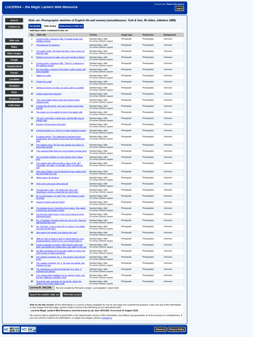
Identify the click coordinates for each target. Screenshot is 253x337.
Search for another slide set (44, 294)
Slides (14, 47)
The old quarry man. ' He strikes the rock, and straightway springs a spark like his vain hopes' (57, 191)
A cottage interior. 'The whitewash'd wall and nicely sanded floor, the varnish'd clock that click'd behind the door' (60, 138)
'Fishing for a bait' (44, 81)
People (14, 60)
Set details (34, 26)
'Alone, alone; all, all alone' (47, 177)
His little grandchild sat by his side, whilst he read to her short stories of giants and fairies (61, 252)
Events (14, 73)
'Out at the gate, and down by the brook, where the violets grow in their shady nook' (58, 282)
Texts (14, 92)
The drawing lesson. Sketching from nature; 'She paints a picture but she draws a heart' (61, 209)
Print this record (72, 294)
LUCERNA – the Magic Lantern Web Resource (41, 7)
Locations (14, 79)
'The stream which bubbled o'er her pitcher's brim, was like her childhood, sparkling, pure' (60, 276)
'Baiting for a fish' (43, 75)
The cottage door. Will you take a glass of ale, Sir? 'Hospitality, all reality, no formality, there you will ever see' (59, 165)
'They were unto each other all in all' (52, 184)
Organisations (14, 66)
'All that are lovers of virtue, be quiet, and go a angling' (60, 88)
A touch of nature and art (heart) (50, 202)
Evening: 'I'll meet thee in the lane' (51, 124)
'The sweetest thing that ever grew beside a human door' (61, 151)
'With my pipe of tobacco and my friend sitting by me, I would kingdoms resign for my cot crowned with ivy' (60, 239)
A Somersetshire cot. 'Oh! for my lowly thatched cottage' (61, 130)
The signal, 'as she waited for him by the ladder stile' (59, 112)
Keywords (14, 98)
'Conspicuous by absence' (48, 45)
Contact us (14, 27)
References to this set (71, 26)
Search (14, 20)
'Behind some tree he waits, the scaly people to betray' (60, 57)
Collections (14, 105)
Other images (14, 53)
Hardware (14, 86)
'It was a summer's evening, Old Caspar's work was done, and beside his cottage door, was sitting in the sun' (61, 246)
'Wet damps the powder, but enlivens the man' (56, 232)
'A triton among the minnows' (48, 94)
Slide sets (14, 40)
